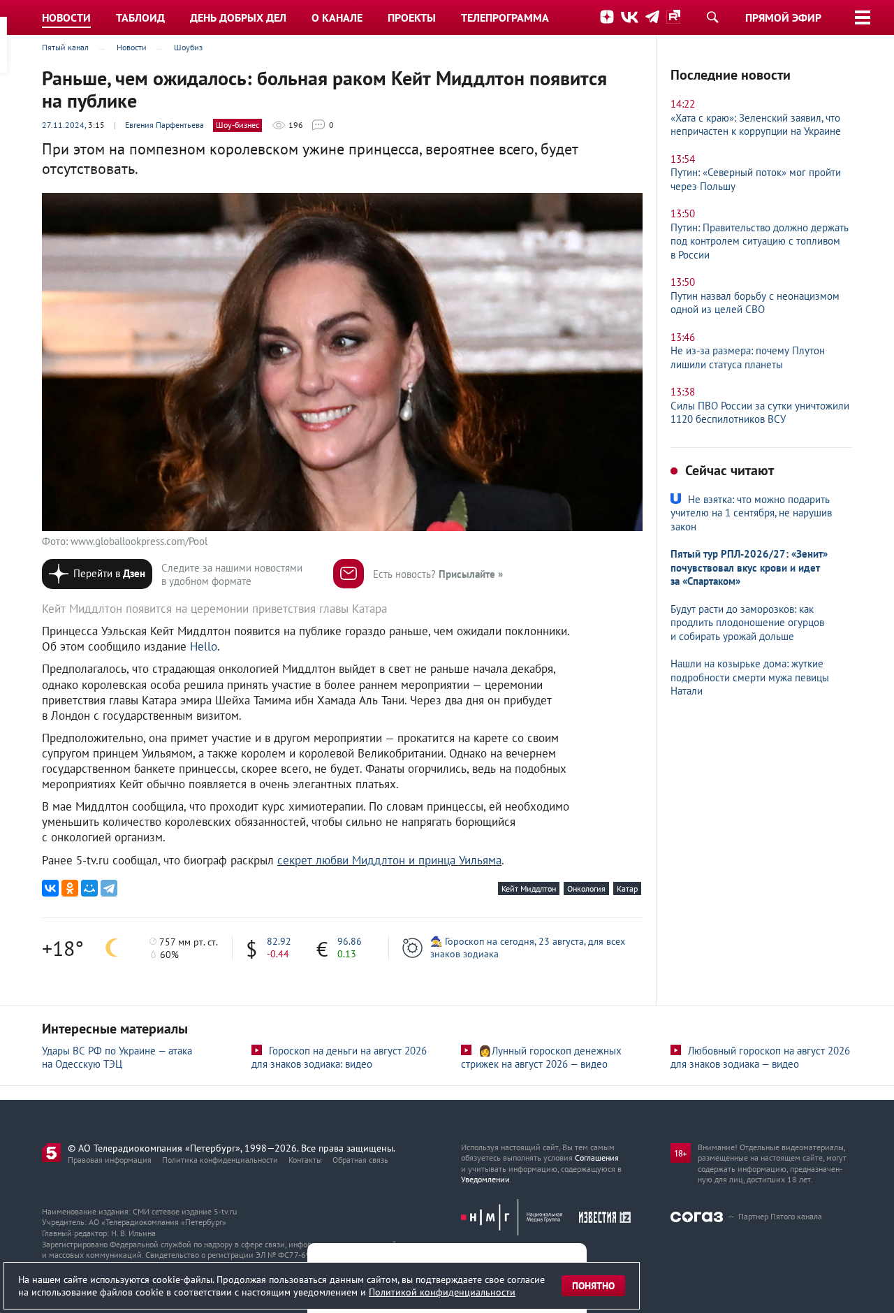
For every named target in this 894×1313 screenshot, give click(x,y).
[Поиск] (712, 17)
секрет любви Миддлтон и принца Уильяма (389, 860)
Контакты (305, 1159)
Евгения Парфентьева (164, 124)
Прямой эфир (783, 17)
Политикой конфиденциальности (442, 1292)
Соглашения (597, 1157)
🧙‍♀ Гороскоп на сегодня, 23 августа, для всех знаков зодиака (527, 947)
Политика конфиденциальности (220, 1159)
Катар (627, 888)
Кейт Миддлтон (528, 888)
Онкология (586, 888)
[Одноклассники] (69, 888)
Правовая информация (110, 1159)
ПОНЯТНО (593, 1285)
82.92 (279, 941)
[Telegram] (109, 888)
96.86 (349, 941)
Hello (203, 646)
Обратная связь (360, 1159)
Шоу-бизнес (237, 124)
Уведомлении (485, 1179)
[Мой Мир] (89, 888)
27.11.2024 (63, 124)
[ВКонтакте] (50, 888)
